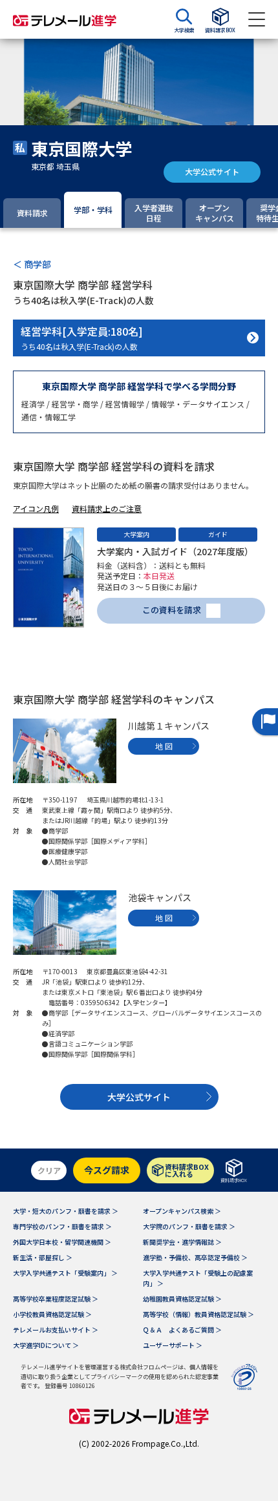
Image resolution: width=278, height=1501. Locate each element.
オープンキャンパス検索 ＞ (182, 1211)
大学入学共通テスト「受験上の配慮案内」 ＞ (198, 1278)
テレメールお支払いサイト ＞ (55, 1329)
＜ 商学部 (32, 264)
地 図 (164, 745)
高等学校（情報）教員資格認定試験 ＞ (198, 1314)
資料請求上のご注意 (107, 508)
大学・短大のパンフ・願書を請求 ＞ (65, 1211)
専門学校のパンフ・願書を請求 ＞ (62, 1226)
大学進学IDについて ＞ (46, 1345)
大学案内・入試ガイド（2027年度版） (175, 551)
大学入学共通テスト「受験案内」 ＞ (65, 1273)
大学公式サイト (212, 171)
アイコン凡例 (36, 508)
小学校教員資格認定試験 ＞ (52, 1314)
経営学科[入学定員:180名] (82, 337)
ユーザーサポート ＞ (172, 1345)
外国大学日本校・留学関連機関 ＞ (62, 1242)
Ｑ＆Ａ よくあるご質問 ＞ (182, 1329)
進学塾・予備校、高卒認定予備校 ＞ (195, 1257)
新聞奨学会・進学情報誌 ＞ (182, 1242)
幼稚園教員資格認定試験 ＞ (182, 1298)
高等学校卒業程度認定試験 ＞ (55, 1298)
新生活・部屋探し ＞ (42, 1257)
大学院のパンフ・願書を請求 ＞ (189, 1226)
